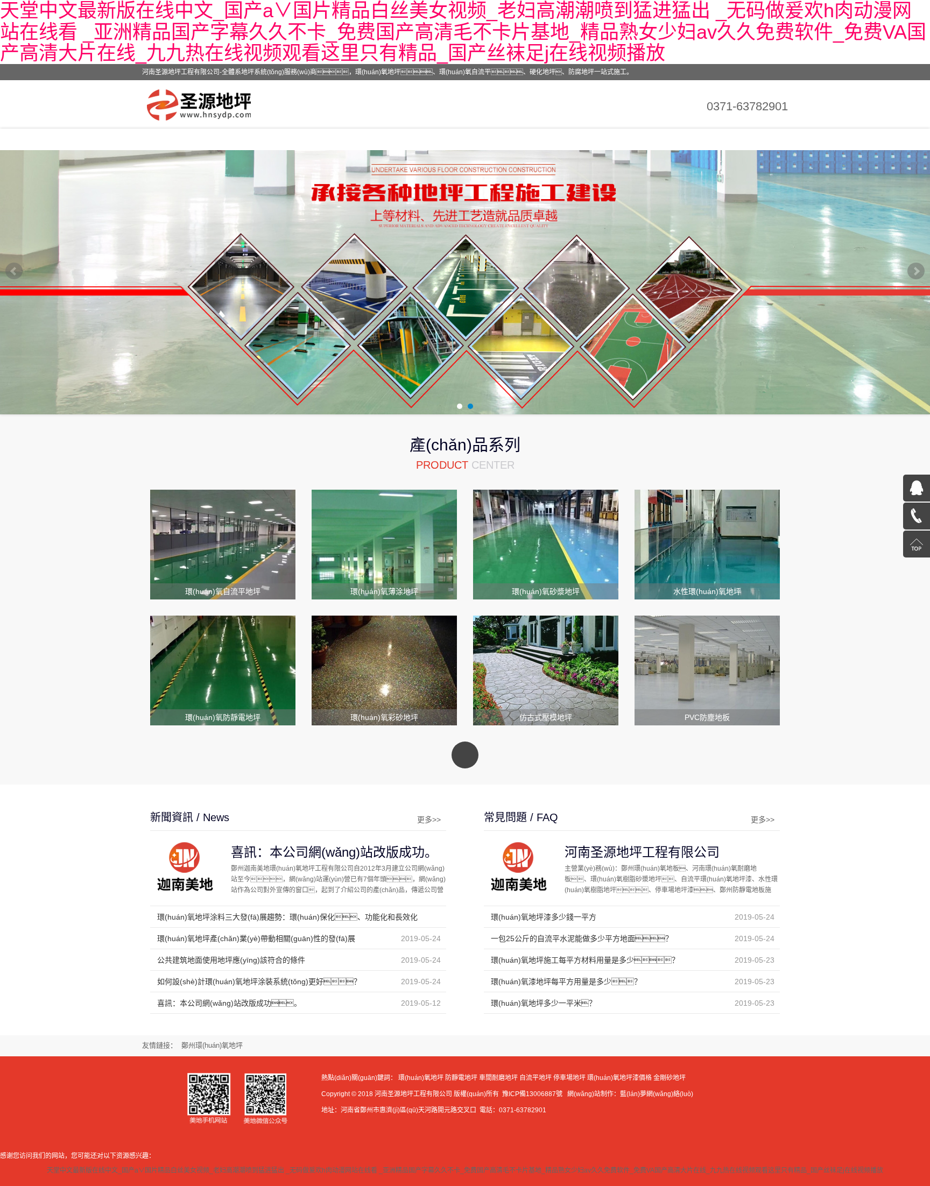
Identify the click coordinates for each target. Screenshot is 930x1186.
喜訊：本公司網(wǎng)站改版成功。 (229, 1003)
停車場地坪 (569, 1078)
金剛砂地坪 (669, 1078)
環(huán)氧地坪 (420, 1078)
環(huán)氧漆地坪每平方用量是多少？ (566, 981)
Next (916, 271)
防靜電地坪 (461, 1078)
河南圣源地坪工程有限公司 (642, 852)
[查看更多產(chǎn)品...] (465, 755)
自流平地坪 (535, 1078)
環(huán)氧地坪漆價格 (619, 1078)
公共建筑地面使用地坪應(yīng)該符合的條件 (231, 960)
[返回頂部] (916, 544)
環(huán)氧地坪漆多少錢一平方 (543, 917)
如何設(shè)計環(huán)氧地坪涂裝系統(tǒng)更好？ (259, 981)
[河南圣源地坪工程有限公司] (203, 104)
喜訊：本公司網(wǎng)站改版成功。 (334, 852)
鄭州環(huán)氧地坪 (212, 1045)
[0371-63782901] (916, 516)
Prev (14, 271)
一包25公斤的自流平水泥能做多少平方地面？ (582, 938)
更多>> (429, 819)
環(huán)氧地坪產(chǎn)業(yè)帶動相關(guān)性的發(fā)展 (256, 938)
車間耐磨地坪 (498, 1078)
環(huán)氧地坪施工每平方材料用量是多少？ (585, 960)
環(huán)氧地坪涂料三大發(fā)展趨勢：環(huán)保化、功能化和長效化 (287, 917)
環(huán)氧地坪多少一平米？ (543, 1003)
